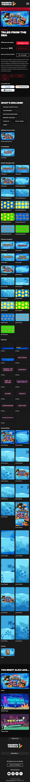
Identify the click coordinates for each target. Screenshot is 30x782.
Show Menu (14, 753)
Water (5, 79)
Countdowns (7, 110)
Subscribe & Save (23, 43)
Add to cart (23, 48)
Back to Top (15, 738)
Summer (20, 76)
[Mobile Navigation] (27, 3)
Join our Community (15, 765)
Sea (12, 76)
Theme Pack (4, 29)
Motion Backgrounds (10, 114)
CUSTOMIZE (24, 55)
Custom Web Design (10, 780)
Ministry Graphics (9, 117)
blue (4, 76)
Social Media (19, 121)
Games (5, 125)
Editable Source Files (10, 107)
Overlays (6, 121)
